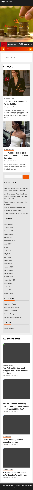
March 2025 (8, 260)
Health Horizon (9, 328)
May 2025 (7, 254)
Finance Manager (9, 314)
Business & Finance (10, 304)
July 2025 (7, 247)
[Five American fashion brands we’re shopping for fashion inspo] (16, 458)
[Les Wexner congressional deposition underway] (16, 424)
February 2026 (8, 224)
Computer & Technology (11, 307)
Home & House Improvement (13, 317)
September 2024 (9, 280)
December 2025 (9, 231)
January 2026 (8, 227)
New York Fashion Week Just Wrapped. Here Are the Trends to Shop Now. (15, 370)
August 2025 (8, 244)
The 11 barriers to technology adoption (16, 213)
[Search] (27, 49)
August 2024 (8, 283)
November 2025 (9, 234)
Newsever (25, 485)
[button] (7, 49)
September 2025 (9, 241)
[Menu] (7, 49)
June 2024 (7, 290)
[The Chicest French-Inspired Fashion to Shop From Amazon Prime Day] (16, 134)
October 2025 (8, 237)
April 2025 (7, 257)
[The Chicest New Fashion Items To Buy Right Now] (16, 83)
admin (15, 107)
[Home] (3, 49)
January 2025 (8, 267)
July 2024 (7, 286)
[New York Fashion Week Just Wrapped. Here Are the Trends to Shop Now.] (16, 353)
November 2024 (9, 273)
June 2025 (7, 250)
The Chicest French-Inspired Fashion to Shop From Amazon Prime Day (16, 155)
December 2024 (9, 270)
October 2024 (8, 277)
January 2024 (8, 293)
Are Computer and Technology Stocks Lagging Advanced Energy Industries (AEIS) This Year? (15, 196)
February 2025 (8, 263)
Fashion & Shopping (9, 98)
